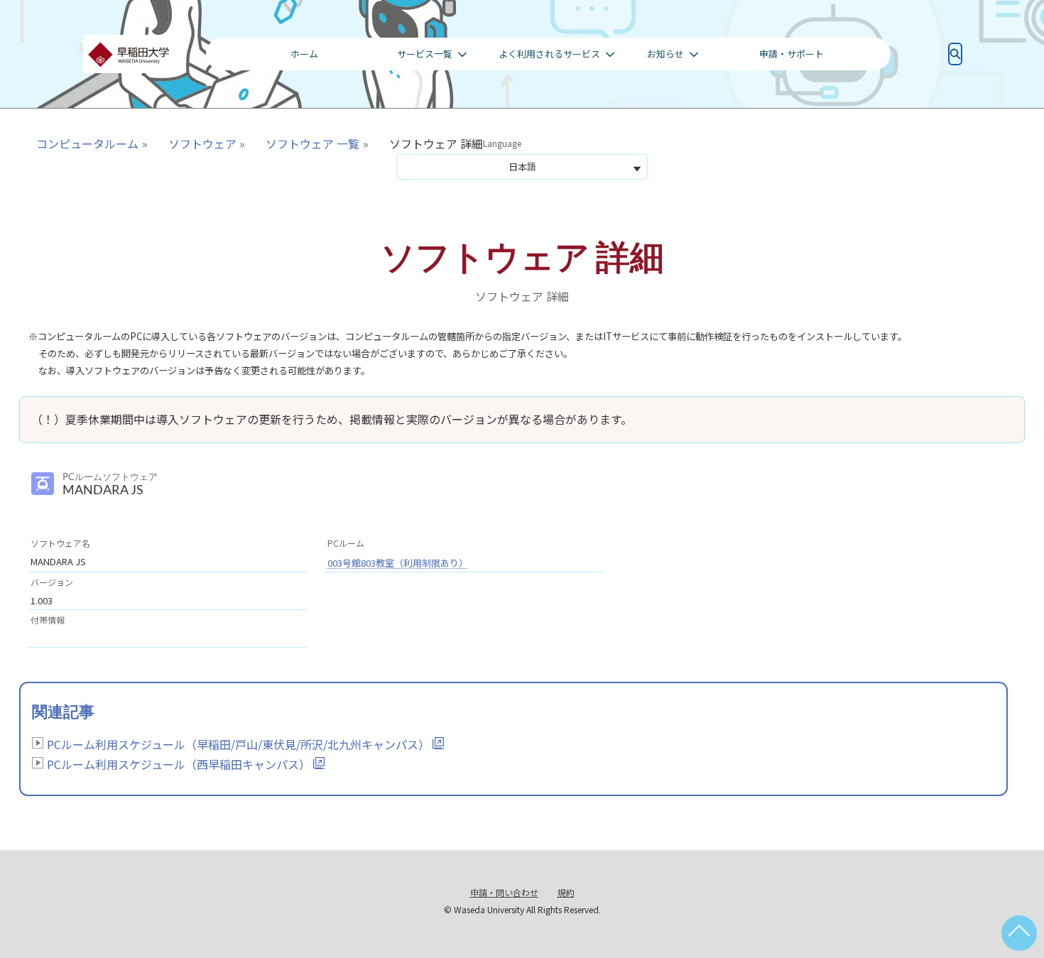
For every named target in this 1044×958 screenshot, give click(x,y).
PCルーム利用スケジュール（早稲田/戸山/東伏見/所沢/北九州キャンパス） (238, 744)
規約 (566, 892)
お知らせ (665, 53)
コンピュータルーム (87, 143)
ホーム (304, 53)
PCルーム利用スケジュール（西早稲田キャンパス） (178, 764)
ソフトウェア (202, 143)
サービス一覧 (424, 53)
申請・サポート (791, 53)
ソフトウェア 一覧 (312, 143)
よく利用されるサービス (549, 53)
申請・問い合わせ (504, 892)
